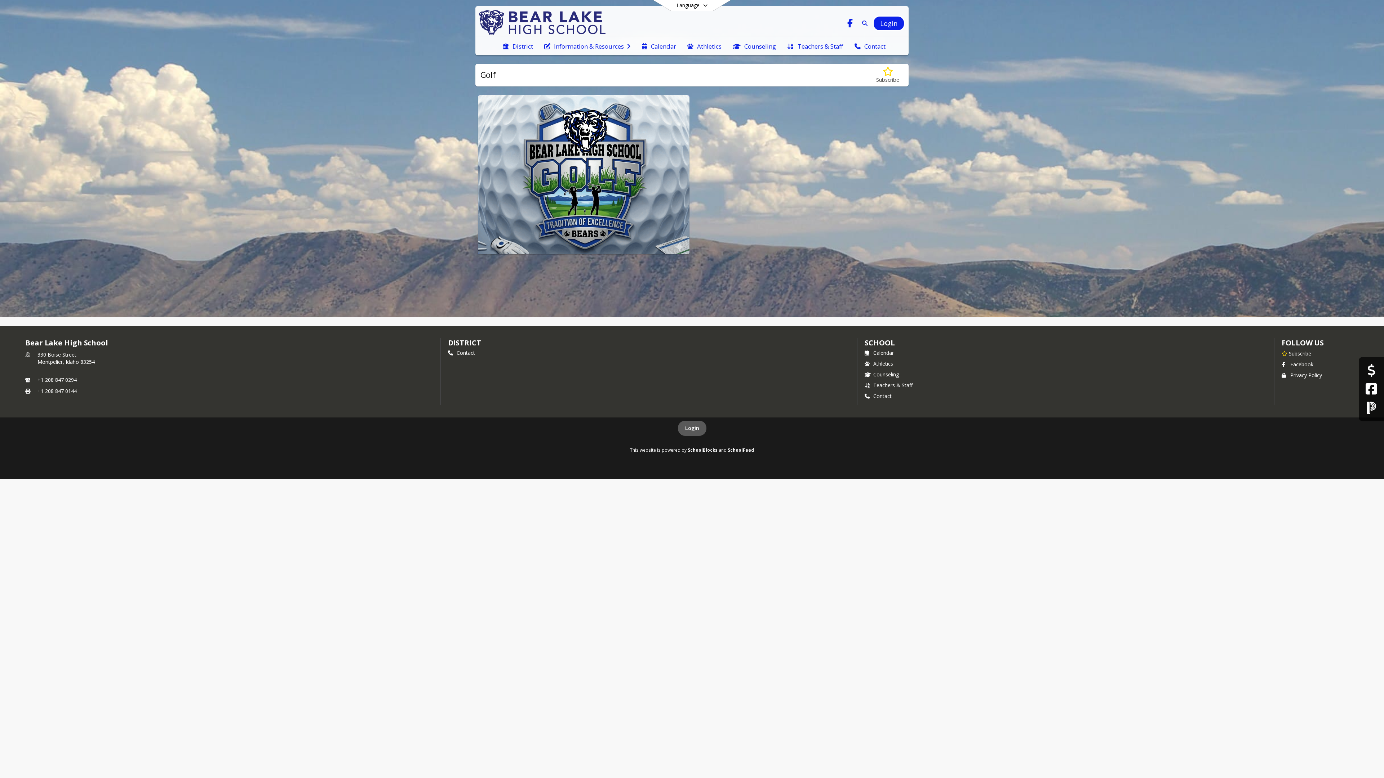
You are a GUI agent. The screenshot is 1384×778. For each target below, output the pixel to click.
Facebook (1301, 364)
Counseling (886, 374)
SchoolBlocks (703, 450)
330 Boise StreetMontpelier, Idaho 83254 (66, 358)
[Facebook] (1371, 389)
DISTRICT (464, 343)
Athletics (883, 363)
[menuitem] (518, 45)
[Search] (863, 23)
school (880, 343)
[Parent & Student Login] (1371, 407)
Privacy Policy (1306, 375)
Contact (466, 352)
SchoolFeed (741, 450)
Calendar (883, 352)
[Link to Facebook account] (850, 24)
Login (692, 428)
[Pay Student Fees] (1371, 370)
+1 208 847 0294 (57, 379)
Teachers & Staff (893, 385)
